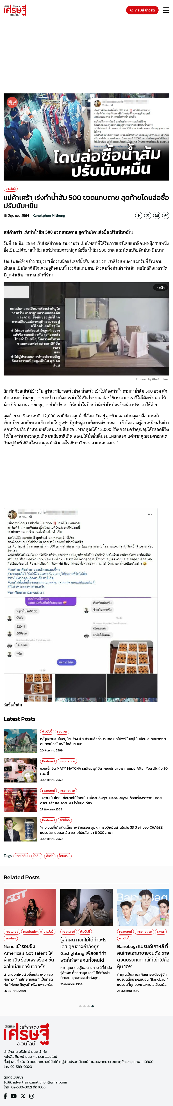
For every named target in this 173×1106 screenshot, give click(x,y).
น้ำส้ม (36, 856)
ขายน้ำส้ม (21, 856)
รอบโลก (62, 731)
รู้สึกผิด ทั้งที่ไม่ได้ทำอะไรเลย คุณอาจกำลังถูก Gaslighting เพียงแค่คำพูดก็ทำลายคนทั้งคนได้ (83, 950)
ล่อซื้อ (49, 856)
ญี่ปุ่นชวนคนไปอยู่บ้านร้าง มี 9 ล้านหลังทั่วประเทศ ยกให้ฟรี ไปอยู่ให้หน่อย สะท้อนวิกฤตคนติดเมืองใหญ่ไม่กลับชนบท (103, 741)
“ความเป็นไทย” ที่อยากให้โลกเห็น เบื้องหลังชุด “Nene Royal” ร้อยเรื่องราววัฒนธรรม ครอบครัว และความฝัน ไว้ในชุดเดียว (102, 800)
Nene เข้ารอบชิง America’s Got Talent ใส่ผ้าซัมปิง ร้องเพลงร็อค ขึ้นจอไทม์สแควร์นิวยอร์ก (29, 956)
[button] (80, 1006)
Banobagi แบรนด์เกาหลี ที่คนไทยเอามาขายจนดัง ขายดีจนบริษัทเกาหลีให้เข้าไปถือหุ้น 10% (143, 956)
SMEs (161, 931)
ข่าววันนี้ (11, 188)
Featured (48, 761)
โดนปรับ (64, 856)
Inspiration (67, 761)
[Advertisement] (88, 55)
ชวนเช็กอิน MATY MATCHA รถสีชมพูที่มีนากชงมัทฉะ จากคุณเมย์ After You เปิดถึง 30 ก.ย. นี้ (104, 771)
